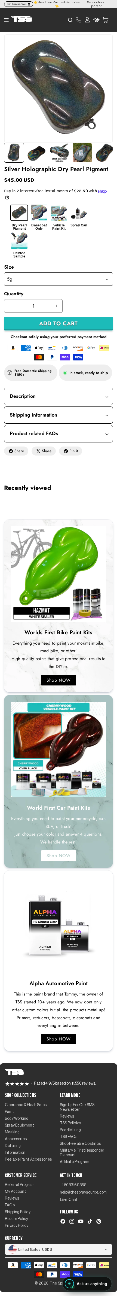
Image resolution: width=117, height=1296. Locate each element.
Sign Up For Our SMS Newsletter (77, 1107)
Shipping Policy (17, 1212)
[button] (105, 19)
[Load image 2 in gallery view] (37, 153)
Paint (9, 1112)
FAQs (10, 1205)
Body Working (16, 1119)
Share (19, 451)
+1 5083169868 (73, 1185)
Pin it (73, 451)
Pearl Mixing (70, 1130)
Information (15, 1153)
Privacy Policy (17, 1226)
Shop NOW (59, 680)
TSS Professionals (16, 4)
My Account (15, 1192)
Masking (12, 1132)
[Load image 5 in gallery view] (105, 153)
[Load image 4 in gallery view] (82, 153)
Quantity (13, 293)
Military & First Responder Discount (82, 1153)
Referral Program (20, 1185)
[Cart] (105, 20)
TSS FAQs (68, 1137)
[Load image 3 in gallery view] (59, 153)
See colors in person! (97, 4)
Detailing (13, 1146)
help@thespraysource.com (83, 1192)
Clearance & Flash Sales (26, 1105)
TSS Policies (70, 1123)
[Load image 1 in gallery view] (14, 153)
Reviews (67, 1116)
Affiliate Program (74, 1162)
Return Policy (16, 1219)
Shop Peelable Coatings (80, 1144)
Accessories (16, 1139)
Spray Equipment (19, 1125)
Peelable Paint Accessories (28, 1159)
